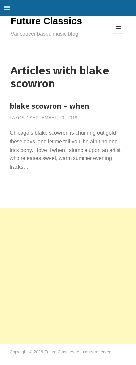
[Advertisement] (68, 276)
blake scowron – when (49, 106)
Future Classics (46, 21)
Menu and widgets (118, 33)
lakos (17, 118)
